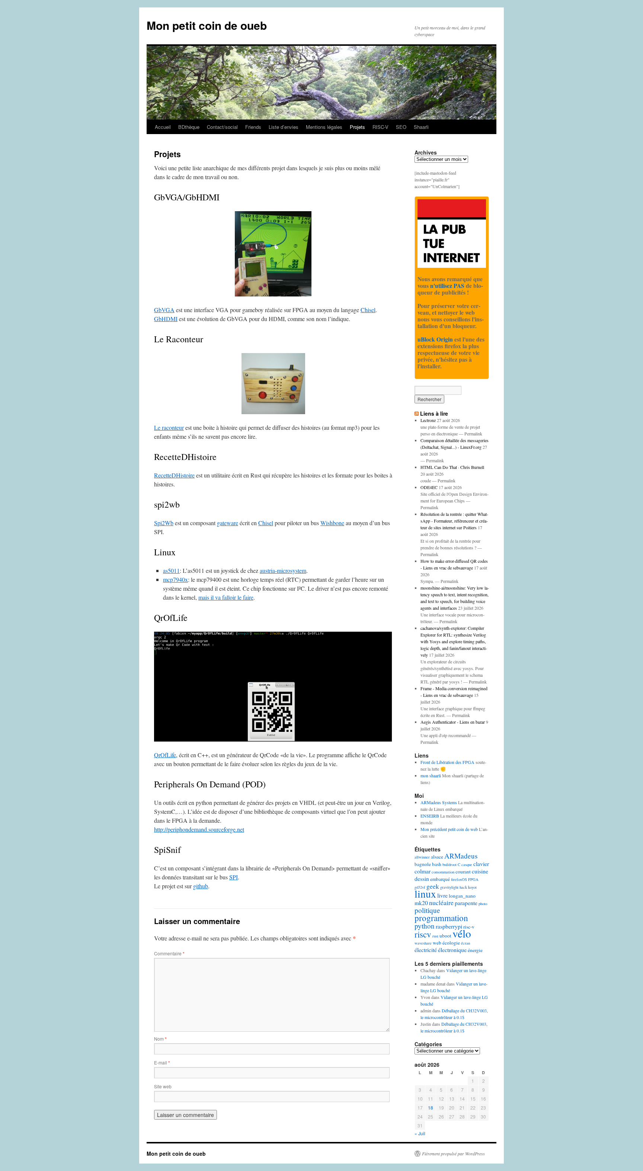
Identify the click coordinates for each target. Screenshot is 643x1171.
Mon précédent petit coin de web (449, 829)
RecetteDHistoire (174, 475)
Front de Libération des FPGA (447, 762)
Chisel (368, 310)
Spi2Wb (163, 523)
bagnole (423, 864)
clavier (481, 863)
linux (425, 894)
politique (427, 910)
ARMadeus (460, 855)
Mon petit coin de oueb (207, 25)
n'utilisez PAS (447, 286)
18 (430, 1107)
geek (432, 886)
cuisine (480, 871)
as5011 (171, 570)
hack (463, 887)
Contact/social (222, 126)
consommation (443, 872)
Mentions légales (324, 126)
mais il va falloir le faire (225, 597)
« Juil (420, 1133)
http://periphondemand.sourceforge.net (199, 829)
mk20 (421, 903)
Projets (357, 126)
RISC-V (380, 126)
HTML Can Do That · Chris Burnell (452, 467)
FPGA (473, 879)
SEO (401, 126)
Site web (163, 1086)
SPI (233, 877)
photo (483, 903)
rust (435, 936)
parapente (466, 903)
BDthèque (188, 126)
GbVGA (164, 310)
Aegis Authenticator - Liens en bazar (452, 722)
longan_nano (462, 895)
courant (463, 871)
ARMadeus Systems (438, 802)
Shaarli (421, 126)
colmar (423, 871)
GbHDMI (165, 319)
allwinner (422, 857)
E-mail (162, 1062)
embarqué (440, 879)
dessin (422, 878)
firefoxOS (459, 879)
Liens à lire (434, 413)
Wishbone (332, 523)
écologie (451, 942)
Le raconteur (169, 427)
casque (466, 864)
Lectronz (428, 420)
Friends (253, 126)
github (200, 886)
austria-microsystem (283, 570)
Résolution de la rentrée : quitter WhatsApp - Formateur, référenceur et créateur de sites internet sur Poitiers (454, 520)
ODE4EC (429, 487)
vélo (461, 933)
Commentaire (169, 953)
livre (442, 895)
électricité (426, 949)
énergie (475, 950)
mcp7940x (175, 579)
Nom (160, 1038)
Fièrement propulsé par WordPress (453, 1153)
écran (465, 943)
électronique (452, 949)
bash (436, 864)
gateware (227, 523)
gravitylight (449, 887)
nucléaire (441, 902)
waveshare (423, 943)
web (437, 942)
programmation (441, 917)
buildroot (449, 864)
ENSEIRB (429, 816)
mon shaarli (430, 775)
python (425, 925)
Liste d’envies (283, 126)
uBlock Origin (435, 339)
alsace (437, 856)
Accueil (163, 126)
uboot (445, 935)
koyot (472, 887)
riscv (423, 934)
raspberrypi (449, 926)
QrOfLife (165, 755)
